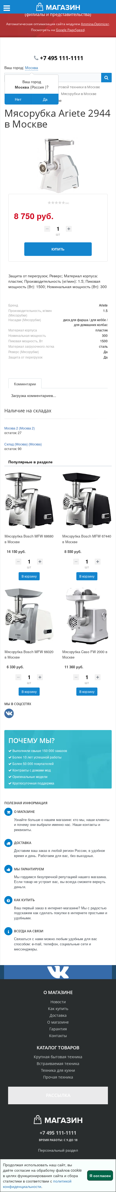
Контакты (58, 1035)
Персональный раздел (58, 1150)
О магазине (58, 1022)
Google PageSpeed (70, 30)
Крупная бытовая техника (58, 1056)
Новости (58, 1001)
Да (45, 99)
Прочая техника (58, 1077)
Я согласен (100, 1175)
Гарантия (58, 1028)
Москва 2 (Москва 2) (19, 428)
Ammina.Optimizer (95, 24)
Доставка (58, 1015)
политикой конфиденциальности (37, 1183)
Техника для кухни (58, 1070)
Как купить (58, 1008)
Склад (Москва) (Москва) (23, 444)
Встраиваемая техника (58, 1063)
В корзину (29, 576)
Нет (18, 99)
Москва (31, 67)
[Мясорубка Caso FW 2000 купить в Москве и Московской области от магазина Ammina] (86, 616)
